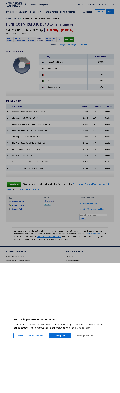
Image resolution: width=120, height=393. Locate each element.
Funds (16, 18)
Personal (33, 5)
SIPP (9, 189)
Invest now (69, 39)
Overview (52, 45)
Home (8, 18)
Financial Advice (50, 12)
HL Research (31, 39)
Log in (110, 12)
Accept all (60, 336)
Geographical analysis (68, 45)
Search (89, 12)
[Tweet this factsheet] (47, 204)
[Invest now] (14, 184)
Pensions (34, 12)
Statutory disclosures (15, 256)
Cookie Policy (83, 328)
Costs (60, 39)
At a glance (9, 39)
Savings (22, 12)
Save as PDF (17, 209)
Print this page (18, 205)
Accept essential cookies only (30, 336)
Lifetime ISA (102, 184)
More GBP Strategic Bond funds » (93, 209)
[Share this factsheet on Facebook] (49, 201)
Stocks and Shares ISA (84, 184)
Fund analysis (40, 39)
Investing (10, 12)
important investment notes (49, 236)
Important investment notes (18, 260)
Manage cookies (85, 335)
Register (81, 5)
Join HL (100, 12)
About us (69, 256)
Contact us (109, 5)
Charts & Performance (20, 39)
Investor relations (72, 260)
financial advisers (92, 233)
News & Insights (67, 12)
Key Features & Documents (50, 39)
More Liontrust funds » (89, 203)
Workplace (43, 5)
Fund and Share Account (27, 189)
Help (101, 5)
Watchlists (92, 5)
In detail (83, 45)
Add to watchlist (18, 202)
